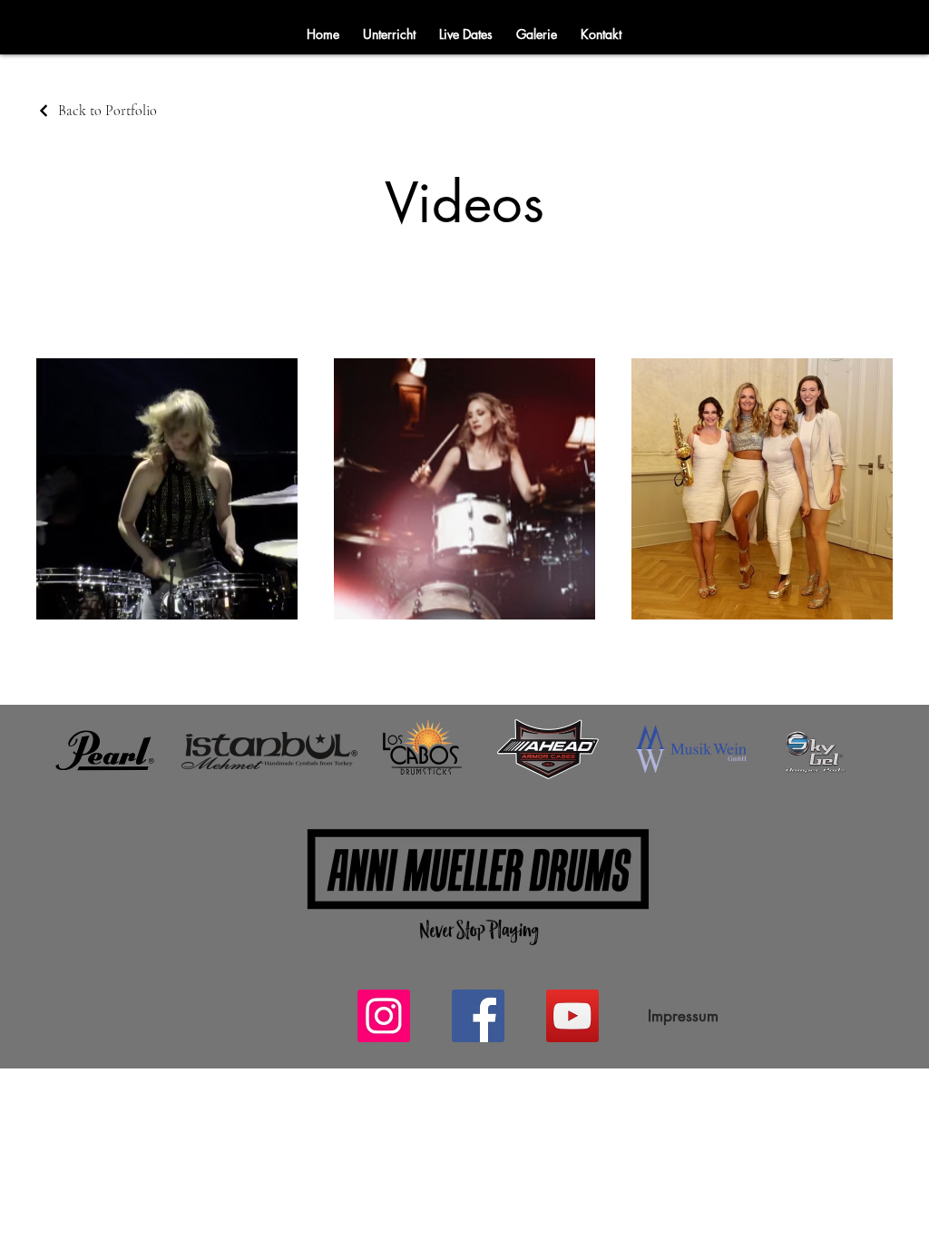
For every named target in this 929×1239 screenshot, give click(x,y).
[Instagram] (383, 1016)
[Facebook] (478, 1016)
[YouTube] (572, 1016)
